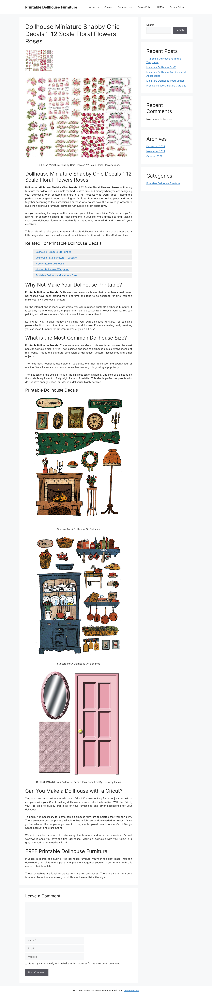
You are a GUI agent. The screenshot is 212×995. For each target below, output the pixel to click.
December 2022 (155, 146)
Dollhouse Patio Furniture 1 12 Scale (56, 257)
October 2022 (154, 156)
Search (150, 24)
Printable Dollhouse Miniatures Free (56, 275)
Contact (108, 7)
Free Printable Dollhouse (49, 263)
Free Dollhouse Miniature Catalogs (166, 85)
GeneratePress (131, 990)
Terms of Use (125, 7)
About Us (94, 7)
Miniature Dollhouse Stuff (161, 67)
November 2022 (155, 151)
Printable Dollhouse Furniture (51, 7)
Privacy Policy (177, 7)
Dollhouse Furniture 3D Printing (53, 251)
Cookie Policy (145, 7)
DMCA (160, 7)
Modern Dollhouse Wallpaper (52, 269)
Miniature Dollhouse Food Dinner (165, 80)
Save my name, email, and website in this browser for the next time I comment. (74, 963)
